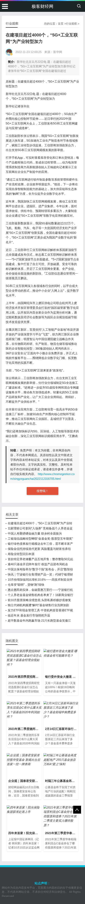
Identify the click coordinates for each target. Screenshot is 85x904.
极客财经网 (42, 6)
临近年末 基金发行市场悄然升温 (29, 615)
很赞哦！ (42, 491)
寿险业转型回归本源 (21, 554)
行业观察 (71, 23)
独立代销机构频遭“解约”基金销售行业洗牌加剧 (38, 605)
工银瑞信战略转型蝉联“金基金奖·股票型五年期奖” (40, 538)
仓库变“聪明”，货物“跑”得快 (26, 584)
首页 (60, 23)
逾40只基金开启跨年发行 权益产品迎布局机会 (38, 564)
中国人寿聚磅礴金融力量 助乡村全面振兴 (35, 533)
